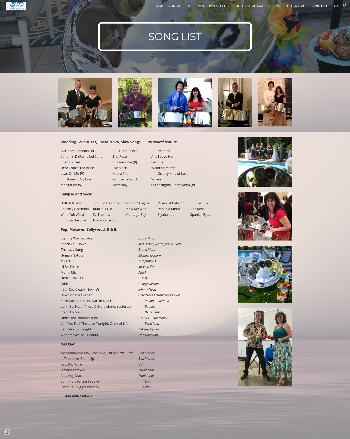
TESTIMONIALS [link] (295, 6)
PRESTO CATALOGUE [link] (249, 6)
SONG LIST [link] (320, 6)
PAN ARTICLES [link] (219, 6)
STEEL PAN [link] (196, 6)
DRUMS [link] (274, 6)
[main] (175, 36)
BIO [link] (335, 6)
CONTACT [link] (176, 6)
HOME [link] (159, 6)
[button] (345, 6)
